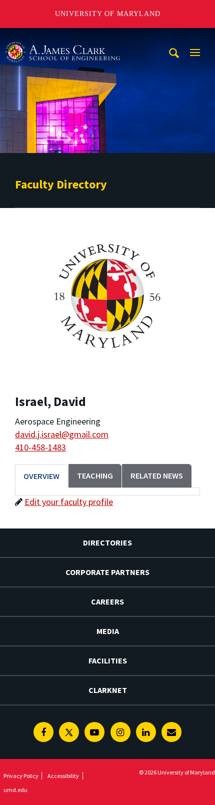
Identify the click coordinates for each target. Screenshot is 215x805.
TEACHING (95, 475)
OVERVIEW (42, 476)
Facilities (107, 661)
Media (107, 631)
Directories (107, 543)
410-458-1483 (40, 447)
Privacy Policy (21, 776)
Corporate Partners (108, 572)
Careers (107, 601)
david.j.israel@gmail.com (61, 434)
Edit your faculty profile (68, 502)
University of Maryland (107, 14)
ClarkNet (107, 690)
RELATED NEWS (156, 475)
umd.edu (16, 790)
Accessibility (63, 776)
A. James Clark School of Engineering (62, 37)
